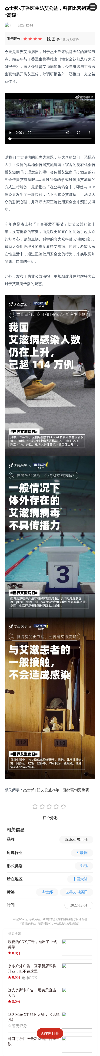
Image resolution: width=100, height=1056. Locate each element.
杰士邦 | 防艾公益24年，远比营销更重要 (56, 790)
